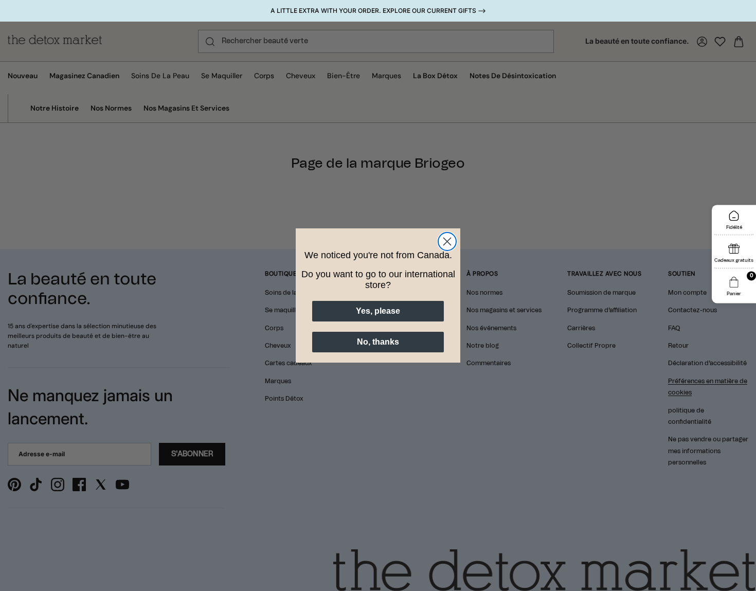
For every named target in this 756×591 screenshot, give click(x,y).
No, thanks (378, 341)
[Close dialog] (447, 241)
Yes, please (378, 311)
